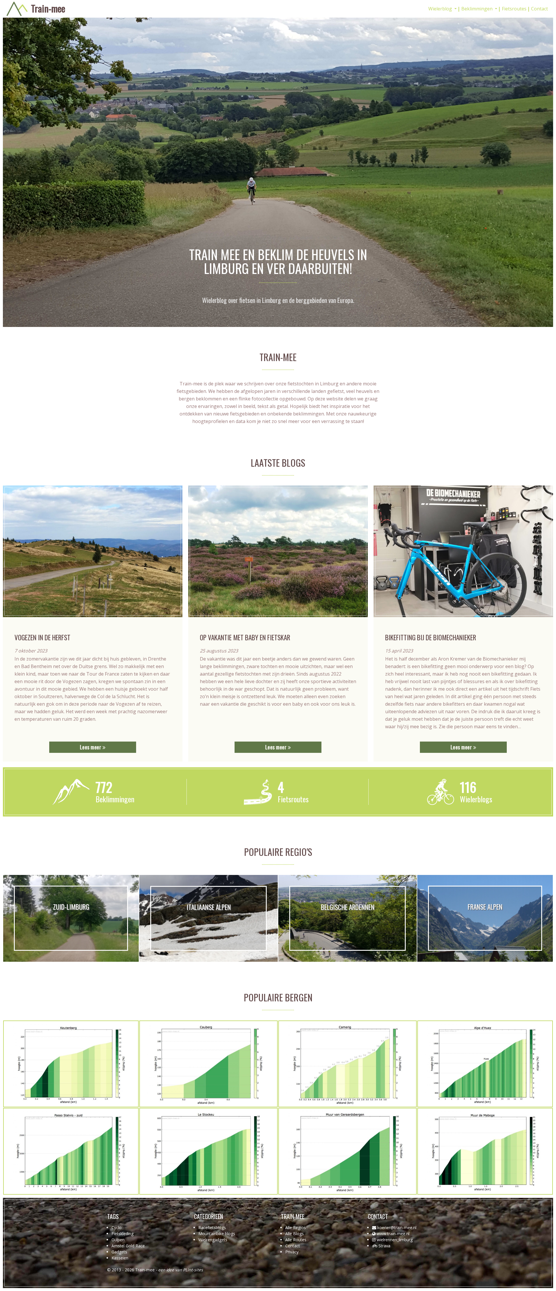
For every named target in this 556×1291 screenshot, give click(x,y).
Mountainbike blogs (216, 1233)
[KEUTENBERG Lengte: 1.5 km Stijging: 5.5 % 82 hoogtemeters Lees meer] (71, 1063)
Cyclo (116, 1227)
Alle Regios (295, 1227)
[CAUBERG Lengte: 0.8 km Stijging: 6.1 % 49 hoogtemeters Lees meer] (208, 1063)
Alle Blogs (294, 1233)
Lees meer (91, 747)
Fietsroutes (514, 8)
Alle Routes (295, 1239)
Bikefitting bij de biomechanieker (430, 637)
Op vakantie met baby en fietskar (245, 637)
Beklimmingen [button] (477, 8)
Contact (539, 8)
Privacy (292, 1252)
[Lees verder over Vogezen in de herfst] (92, 551)
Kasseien (119, 1258)
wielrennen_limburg (395, 1239)
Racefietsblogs (212, 1227)
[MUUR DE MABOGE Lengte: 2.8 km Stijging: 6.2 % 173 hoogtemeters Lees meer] (485, 1151)
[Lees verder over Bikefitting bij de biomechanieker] (463, 551)
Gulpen (118, 1239)
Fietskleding (122, 1233)
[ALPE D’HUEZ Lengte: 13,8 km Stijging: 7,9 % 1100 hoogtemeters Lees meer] (485, 1063)
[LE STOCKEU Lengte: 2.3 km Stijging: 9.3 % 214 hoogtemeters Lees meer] (208, 1151)
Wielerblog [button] (440, 8)
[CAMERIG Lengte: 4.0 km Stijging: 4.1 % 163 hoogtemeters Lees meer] (347, 1063)
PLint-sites (193, 1269)
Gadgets (119, 1252)
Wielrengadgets (212, 1239)
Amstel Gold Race (128, 1245)
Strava (384, 1245)
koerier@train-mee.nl (396, 1227)
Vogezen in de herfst (42, 637)
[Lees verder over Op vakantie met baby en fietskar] (278, 551)
